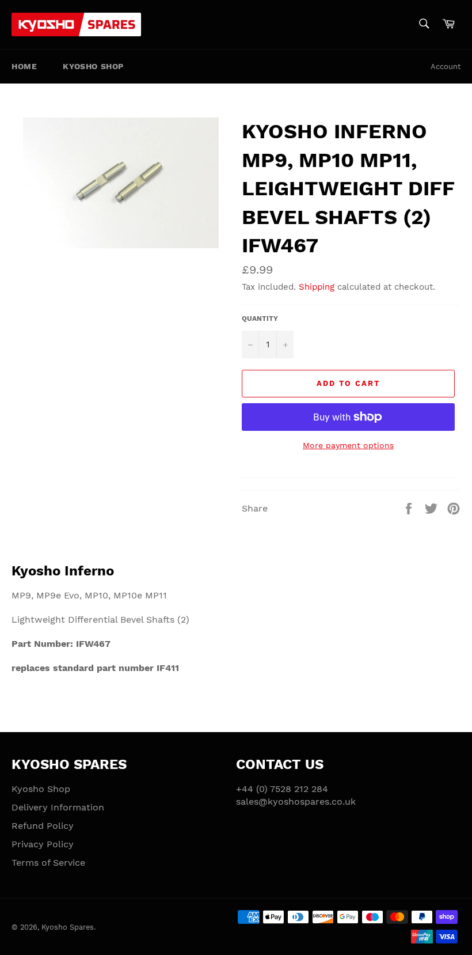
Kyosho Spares (67, 927)
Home (24, 66)
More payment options (348, 445)
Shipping (316, 287)
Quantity (260, 318)
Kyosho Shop (93, 66)
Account (445, 66)
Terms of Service (48, 862)
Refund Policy (43, 825)
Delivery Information (58, 807)
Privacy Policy (43, 844)
